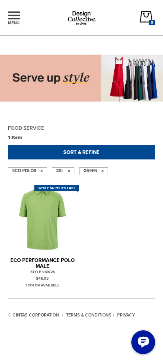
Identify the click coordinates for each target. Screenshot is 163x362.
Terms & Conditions (89, 315)
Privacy (126, 315)
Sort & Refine (81, 152)
